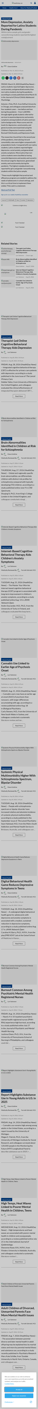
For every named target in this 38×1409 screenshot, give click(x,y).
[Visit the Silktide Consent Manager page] (31, 1402)
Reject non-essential (19, 1396)
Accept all (19, 1389)
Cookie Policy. (9, 1384)
